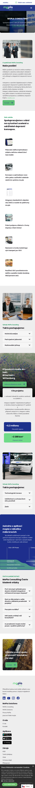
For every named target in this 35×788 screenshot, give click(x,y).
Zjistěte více (11, 97)
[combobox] (27, 786)
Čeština (28, 786)
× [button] (33, 766)
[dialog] (17, 776)
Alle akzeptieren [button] (9, 784)
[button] (30, 8)
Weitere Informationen (7, 779)
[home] (8, 8)
